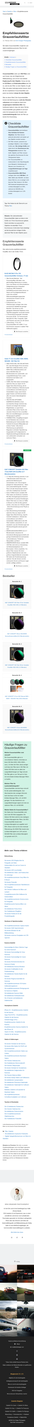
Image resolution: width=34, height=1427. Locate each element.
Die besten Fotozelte (11, 882)
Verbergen (12, 57)
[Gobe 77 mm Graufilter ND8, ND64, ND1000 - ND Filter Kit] (17, 349)
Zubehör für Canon (11, 1405)
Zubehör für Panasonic (23, 1408)
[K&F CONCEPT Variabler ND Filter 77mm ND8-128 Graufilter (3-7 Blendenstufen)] (17, 460)
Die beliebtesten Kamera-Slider (14, 993)
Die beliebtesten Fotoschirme (13, 909)
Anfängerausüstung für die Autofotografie (17, 1381)
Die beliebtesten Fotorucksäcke (14, 1111)
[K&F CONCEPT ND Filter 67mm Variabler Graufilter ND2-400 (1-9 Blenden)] (17, 598)
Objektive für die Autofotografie (17, 1378)
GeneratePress (20, 1422)
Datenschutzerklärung (20, 1341)
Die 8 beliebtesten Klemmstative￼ (15, 1063)
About (18, 1344)
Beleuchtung (8, 1414)
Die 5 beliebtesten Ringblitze (13, 911)
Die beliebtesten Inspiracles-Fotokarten (16, 1133)
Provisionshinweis (9, 334)
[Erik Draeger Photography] (11, 3)
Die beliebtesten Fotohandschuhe (14, 995)
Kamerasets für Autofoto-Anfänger (17, 1387)
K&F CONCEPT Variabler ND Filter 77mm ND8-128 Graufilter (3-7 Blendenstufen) (16, 472)
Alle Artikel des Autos (17, 1232)
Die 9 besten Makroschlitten (13, 1075)
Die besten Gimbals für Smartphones (15, 1068)
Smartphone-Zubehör (12, 1417)
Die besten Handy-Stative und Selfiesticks (17, 1077)
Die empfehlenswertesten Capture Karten (17, 925)
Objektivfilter (23, 1417)
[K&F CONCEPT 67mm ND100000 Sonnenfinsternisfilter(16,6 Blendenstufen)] (17, 723)
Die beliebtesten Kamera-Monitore (15, 966)
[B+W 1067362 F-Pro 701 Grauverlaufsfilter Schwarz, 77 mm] (17, 264)
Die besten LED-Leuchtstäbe (13, 870)
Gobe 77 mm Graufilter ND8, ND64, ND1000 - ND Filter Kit (16, 360)
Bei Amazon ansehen (22, 331)
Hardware (26, 1414)
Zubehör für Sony (10, 1408)
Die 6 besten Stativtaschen (12, 1060)
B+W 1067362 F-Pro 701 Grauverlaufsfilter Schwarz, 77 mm (16, 275)
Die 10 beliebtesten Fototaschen (14, 1106)
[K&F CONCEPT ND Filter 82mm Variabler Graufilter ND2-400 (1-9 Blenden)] (17, 661)
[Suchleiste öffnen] (25, 3)
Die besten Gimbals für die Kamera (15, 1043)
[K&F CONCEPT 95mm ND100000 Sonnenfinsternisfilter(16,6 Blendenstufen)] (17, 629)
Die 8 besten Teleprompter (12, 1065)
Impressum (11, 1341)
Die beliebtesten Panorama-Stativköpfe (16, 1082)
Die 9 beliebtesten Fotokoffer (13, 1118)
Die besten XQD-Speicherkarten (14, 928)
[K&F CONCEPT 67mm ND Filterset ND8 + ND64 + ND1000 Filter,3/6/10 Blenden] (17, 692)
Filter (14, 11)
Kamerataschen (18, 1414)
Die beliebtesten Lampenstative (14, 1080)
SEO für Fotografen (17, 1390)
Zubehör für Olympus (23, 1411)
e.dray (18, 1261)
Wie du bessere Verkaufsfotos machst (17, 1393)
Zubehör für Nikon (23, 1405)
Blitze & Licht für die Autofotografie (17, 1384)
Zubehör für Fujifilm (10, 1411)
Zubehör (9, 11)
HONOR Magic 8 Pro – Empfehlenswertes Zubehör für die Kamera (15, 1022)
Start (4, 11)
